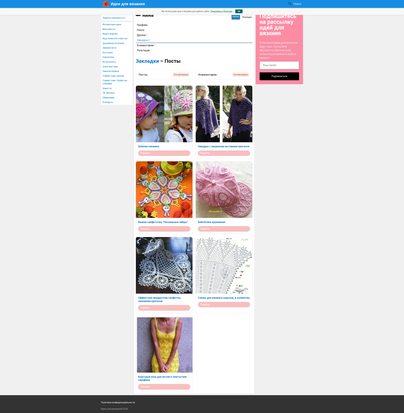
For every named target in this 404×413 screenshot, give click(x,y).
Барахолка (108, 57)
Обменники (108, 97)
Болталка (108, 52)
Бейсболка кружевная (211, 222)
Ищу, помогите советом (115, 38)
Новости (107, 88)
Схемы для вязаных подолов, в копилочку (224, 297)
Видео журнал (110, 33)
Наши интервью (111, 71)
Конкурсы (108, 102)
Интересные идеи (112, 24)
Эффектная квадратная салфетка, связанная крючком (159, 299)
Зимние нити (109, 48)
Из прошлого (109, 62)
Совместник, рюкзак (113, 76)
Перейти (145, 153)
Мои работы (109, 29)
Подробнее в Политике (221, 11)
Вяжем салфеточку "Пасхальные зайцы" (163, 222)
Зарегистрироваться (114, 18)
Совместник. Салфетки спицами (115, 82)
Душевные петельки (113, 43)
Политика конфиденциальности (118, 402)
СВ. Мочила (109, 93)
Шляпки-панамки (148, 146)
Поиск (297, 4)
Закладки (147, 61)
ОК (239, 11)
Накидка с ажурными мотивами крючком (223, 146)
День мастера (110, 66)
